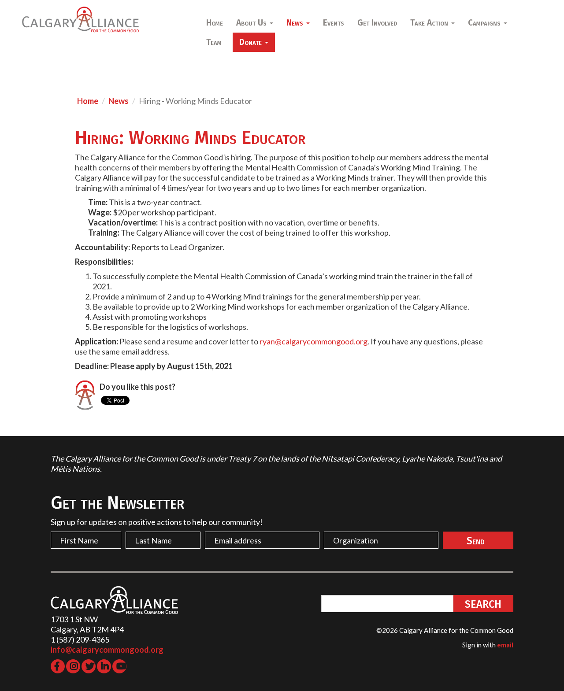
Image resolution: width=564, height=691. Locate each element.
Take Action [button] (430, 23)
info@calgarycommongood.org (107, 649)
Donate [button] (251, 42)
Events (333, 23)
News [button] (295, 23)
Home (214, 23)
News (118, 101)
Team (214, 42)
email (505, 645)
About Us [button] (252, 23)
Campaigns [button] (485, 23)
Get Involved (377, 23)
